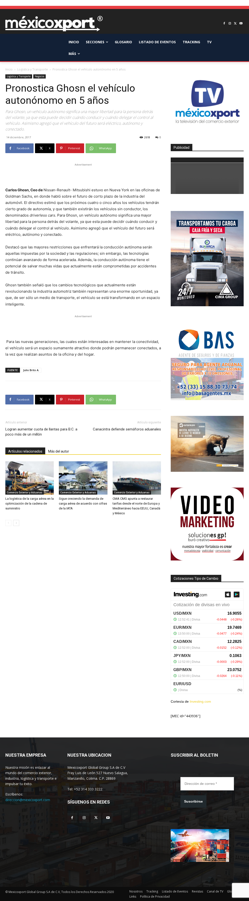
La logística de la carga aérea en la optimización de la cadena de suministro (29, 503)
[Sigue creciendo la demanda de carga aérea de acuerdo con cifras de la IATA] (83, 478)
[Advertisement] (83, 174)
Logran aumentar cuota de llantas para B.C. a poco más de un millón (41, 432)
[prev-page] (8, 523)
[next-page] (16, 523)
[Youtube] (241, 23)
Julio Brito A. (31, 370)
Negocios (39, 76)
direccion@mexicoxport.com (27, 799)
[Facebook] (224, 23)
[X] (235, 23)
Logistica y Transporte (32, 69)
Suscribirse (193, 801)
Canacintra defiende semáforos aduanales (127, 429)
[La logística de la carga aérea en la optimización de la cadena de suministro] (29, 478)
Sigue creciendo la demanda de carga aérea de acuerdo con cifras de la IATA (83, 503)
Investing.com (200, 701)
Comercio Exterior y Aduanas (24, 492)
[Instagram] (230, 23)
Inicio (9, 69)
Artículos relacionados (25, 451)
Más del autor (58, 451)
